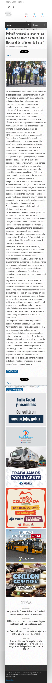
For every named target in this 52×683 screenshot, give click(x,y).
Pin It (9, 55)
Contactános (10, 680)
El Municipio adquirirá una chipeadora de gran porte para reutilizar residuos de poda (26, 622)
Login (37, 387)
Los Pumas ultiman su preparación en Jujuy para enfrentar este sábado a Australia (26, 632)
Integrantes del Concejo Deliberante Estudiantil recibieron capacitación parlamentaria (26, 612)
